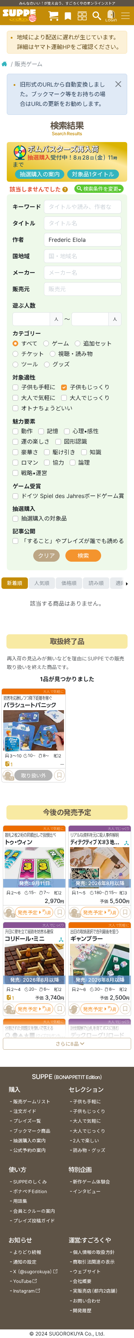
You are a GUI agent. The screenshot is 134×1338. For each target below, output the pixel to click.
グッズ (61, 364)
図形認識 (75, 441)
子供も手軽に (38, 387)
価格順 (68, 583)
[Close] (118, 84)
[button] (65, 189)
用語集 (20, 1201)
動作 (27, 431)
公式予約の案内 (29, 1150)
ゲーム (60, 343)
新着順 (14, 583)
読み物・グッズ (89, 1150)
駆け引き (64, 452)
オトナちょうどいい (47, 408)
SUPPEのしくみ (30, 1182)
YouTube (22, 1281)
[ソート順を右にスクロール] (127, 583)
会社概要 (82, 1281)
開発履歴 (82, 1310)
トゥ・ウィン (18, 842)
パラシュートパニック (30, 705)
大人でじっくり (90, 397)
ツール (29, 364)
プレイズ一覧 (27, 1121)
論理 (84, 462)
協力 (58, 462)
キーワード (27, 206)
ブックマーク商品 (31, 1131)
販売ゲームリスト (31, 1101)
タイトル (24, 223)
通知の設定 (24, 1262)
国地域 (21, 256)
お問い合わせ (87, 1301)
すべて (29, 343)
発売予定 (28, 912)
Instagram (24, 1291)
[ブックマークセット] (68, 15)
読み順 (96, 583)
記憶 (52, 431)
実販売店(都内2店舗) (95, 1291)
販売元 (21, 289)
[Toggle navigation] (125, 16)
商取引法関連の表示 (94, 1262)
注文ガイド (24, 1111)
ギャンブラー (86, 939)
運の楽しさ (35, 441)
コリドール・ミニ (25, 939)
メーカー (24, 272)
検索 (83, 555)
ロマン (29, 462)
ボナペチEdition (30, 1191)
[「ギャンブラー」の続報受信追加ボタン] (74, 1008)
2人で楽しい (86, 1140)
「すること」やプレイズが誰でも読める (72, 541)
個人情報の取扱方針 (94, 1252)
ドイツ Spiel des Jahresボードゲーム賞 (72, 495)
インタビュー (87, 1191)
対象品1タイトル (93, 174)
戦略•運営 (34, 473)
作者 (18, 239)
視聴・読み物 (75, 353)
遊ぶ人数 (24, 305)
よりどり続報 (27, 1252)
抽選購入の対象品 (44, 518)
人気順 (41, 583)
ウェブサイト (87, 1271)
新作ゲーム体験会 (91, 1182)
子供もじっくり (90, 387)
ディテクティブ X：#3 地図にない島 (102, 842)
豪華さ (29, 452)
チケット (32, 353)
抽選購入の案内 (40, 174)
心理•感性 (86, 431)
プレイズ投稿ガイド (34, 1221)
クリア (46, 555)
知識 (95, 452)
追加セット (97, 343)
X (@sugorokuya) (32, 1271)
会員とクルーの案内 (34, 1211)
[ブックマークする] (59, 775)
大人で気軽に (38, 397)
